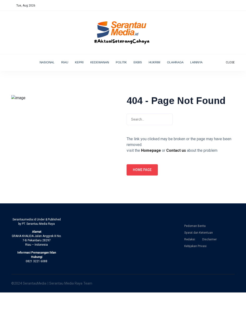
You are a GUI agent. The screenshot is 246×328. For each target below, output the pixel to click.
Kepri (79, 62)
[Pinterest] (234, 5)
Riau (64, 62)
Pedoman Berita (195, 226)
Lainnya (196, 62)
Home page (142, 170)
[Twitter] (218, 5)
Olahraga (175, 62)
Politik (121, 62)
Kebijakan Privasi (195, 246)
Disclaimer (209, 239)
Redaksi (189, 239)
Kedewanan (99, 62)
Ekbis (138, 62)
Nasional (47, 62)
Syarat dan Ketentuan (198, 232)
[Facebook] (213, 5)
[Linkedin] (229, 5)
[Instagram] (223, 5)
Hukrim (154, 62)
